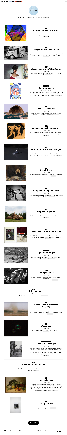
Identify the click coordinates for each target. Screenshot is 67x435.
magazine (11, 1)
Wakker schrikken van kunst (46, 30)
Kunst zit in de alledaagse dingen (46, 149)
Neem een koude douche (33, 364)
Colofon (20, 430)
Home (8, 430)
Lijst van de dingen (46, 253)
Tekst (46, 270)
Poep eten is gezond (46, 211)
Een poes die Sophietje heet (46, 191)
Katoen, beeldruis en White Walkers (46, 69)
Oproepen (42, 430)
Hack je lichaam (46, 380)
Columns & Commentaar (46, 341)
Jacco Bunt (51, 90)
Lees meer (45, 36)
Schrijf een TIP (46, 403)
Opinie (46, 126)
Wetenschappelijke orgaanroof (46, 128)
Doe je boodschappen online (46, 49)
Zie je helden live (33, 291)
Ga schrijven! (46, 170)
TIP (46, 28)
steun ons (18, 1)
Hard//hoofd (4, 1)
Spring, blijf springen (46, 344)
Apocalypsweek (46, 250)
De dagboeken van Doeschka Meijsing (46, 306)
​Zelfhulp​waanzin (46, 88)
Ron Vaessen (47, 32)
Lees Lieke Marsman (46, 109)
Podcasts (54, 430)
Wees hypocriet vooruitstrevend (46, 231)
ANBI (38, 430)
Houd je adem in (46, 273)
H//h (5, 431)
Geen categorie (46, 86)
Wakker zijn (46, 326)
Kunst (46, 66)
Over (11, 430)
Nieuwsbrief (15, 430)
